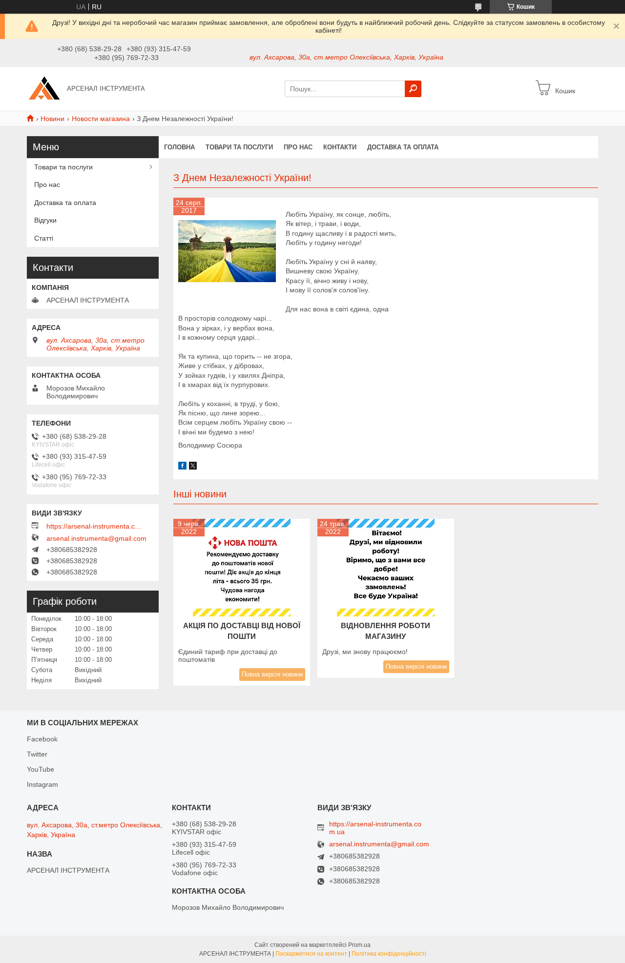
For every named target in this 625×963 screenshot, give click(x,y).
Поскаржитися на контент (311, 953)
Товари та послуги (239, 147)
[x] (193, 467)
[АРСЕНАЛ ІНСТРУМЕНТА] (44, 88)
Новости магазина (101, 119)
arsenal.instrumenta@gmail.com (96, 538)
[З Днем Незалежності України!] (227, 251)
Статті (43, 238)
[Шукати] (413, 89)
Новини (52, 119)
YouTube (40, 769)
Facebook (42, 739)
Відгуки (45, 220)
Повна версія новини (272, 674)
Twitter (37, 754)
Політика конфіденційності (389, 953)
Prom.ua (359, 945)
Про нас (298, 147)
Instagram (42, 784)
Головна (179, 147)
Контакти (339, 147)
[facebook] (182, 467)
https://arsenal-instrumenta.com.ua (95, 526)
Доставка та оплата (402, 147)
